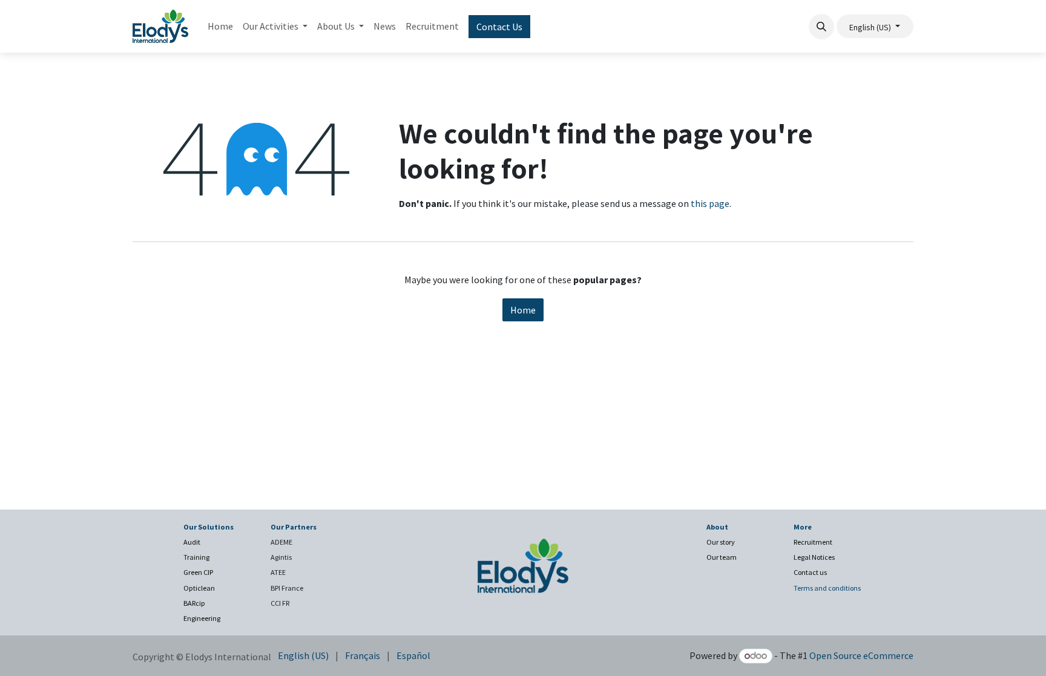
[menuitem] (220, 26)
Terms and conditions (827, 587)
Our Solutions (208, 526)
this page (710, 203)
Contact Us (499, 27)
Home (523, 310)
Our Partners (294, 526)
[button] (821, 26)
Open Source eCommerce (861, 655)
